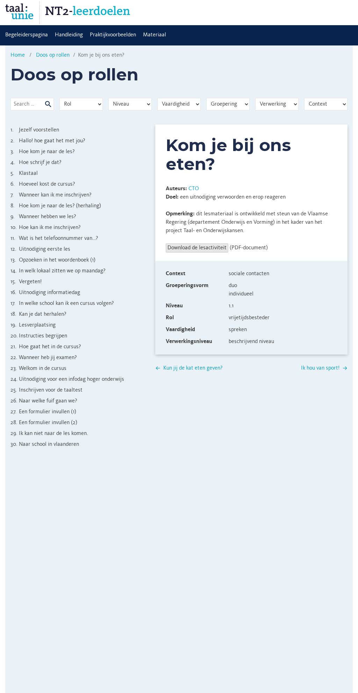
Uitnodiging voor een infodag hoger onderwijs (67, 379)
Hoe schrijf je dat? (35, 162)
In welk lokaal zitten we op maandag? (57, 271)
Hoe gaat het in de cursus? (45, 347)
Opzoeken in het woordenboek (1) (52, 260)
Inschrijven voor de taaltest (46, 390)
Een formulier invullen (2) (43, 423)
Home (17, 55)
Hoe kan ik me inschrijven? (45, 227)
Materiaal (154, 35)
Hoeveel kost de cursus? (42, 184)
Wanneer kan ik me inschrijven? (50, 195)
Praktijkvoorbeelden (113, 35)
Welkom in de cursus (38, 368)
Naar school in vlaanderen (44, 444)
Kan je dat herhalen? (38, 314)
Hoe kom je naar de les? (42, 152)
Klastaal (24, 173)
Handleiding (69, 35)
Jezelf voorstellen (34, 130)
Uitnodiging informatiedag (45, 292)
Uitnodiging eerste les (40, 249)
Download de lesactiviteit (197, 248)
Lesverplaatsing (33, 325)
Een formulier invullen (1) (43, 412)
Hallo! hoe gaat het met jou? (47, 141)
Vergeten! (26, 282)
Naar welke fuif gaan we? (43, 401)
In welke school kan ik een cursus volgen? (62, 303)
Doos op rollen (53, 55)
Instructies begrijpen (38, 336)
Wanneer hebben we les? (43, 217)
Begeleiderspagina (26, 35)
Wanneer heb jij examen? (43, 357)
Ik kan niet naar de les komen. (49, 433)
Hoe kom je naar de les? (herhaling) (55, 206)
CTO (193, 189)
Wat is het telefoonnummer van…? (54, 238)
